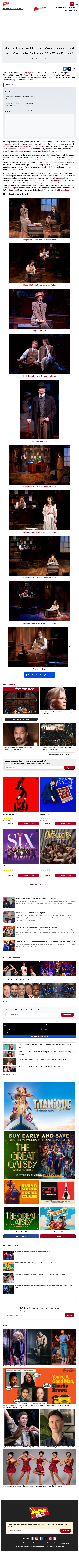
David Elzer (18, 185)
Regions (49, 1543)
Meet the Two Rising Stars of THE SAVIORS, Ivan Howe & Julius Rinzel (41, 1066)
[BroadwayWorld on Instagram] (37, 1538)
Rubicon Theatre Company (44, 173)
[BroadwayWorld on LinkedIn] (41, 1538)
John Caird (18, 151)
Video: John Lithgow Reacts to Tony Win (30, 913)
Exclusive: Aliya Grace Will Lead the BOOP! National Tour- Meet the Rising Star (32, 1486)
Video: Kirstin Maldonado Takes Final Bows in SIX (20, 98)
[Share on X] (69, 69)
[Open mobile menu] (76, 4)
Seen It (10, 823)
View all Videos (8, 1075)
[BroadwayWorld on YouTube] (55, 1538)
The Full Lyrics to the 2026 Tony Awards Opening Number (37, 927)
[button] (72, 4)
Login (66, 3)
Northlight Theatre (49, 183)
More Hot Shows (21, 1236)
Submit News (41, 1543)
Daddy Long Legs (24, 72)
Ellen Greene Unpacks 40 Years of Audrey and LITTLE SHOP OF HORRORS (42, 1059)
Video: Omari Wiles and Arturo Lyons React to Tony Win (36, 898)
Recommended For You (11, 1245)
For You (12, 684)
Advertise (13, 1543)
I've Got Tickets (28, 823)
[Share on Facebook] (65, 69)
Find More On (38, 885)
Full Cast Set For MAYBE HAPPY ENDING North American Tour (19, 104)
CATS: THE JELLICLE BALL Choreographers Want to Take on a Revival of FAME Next (45, 941)
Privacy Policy (61, 1546)
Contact (26, 1543)
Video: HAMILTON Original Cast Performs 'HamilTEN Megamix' (18, 91)
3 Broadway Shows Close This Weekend (18, 1366)
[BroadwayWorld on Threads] (50, 1538)
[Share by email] (74, 69)
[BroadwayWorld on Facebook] (32, 1538)
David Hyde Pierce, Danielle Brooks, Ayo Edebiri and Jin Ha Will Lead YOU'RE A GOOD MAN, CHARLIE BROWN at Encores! (36, 1406)
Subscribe (67, 1015)
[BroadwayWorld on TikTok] (46, 1538)
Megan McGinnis (16, 141)
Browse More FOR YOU (60, 754)
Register (61, 3)
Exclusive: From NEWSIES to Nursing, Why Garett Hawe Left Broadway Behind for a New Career (38, 1447)
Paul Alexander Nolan (47, 240)
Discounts (58, 1236)
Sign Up (65, 1531)
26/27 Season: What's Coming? (12, 8)
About (20, 1543)
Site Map (57, 1543)
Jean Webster (25, 146)
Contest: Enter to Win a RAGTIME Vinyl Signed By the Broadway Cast (20, 111)
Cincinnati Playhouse (58, 180)
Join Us (32, 1543)
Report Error (65, 1543)
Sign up (69, 1315)
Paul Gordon (21, 149)
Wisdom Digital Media (34, 1546)
